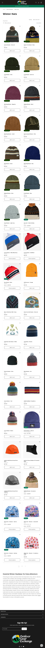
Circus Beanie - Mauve (8, 430)
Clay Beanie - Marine (28, 341)
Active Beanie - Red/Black (29, 252)
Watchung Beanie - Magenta (10, 104)
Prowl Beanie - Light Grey (9, 222)
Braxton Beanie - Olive (8, 371)
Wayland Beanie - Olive (8, 193)
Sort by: (30, 19)
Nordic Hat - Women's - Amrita (10, 521)
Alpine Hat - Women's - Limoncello (31, 521)
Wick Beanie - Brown (8, 163)
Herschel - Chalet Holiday (29, 222)
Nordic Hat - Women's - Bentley (10, 553)
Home (4, 9)
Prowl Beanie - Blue (28, 193)
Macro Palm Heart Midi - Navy (10, 311)
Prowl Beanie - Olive (8, 74)
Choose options (12, 258)
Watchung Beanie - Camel (9, 133)
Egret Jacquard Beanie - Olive (30, 133)
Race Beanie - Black (8, 282)
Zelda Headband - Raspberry (29, 401)
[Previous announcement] (2, 6)
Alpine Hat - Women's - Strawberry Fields (31, 554)
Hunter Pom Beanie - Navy (29, 44)
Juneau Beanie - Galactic (29, 430)
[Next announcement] (42, 6)
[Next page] (25, 566)
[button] (2, 2)
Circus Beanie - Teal (8, 401)
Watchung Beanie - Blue (28, 163)
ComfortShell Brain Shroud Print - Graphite (11, 492)
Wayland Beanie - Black (28, 104)
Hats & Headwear (10, 9)
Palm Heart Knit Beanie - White (10, 341)
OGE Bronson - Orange (28, 282)
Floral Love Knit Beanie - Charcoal (31, 311)
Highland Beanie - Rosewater (30, 491)
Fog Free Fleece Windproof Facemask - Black (32, 461)
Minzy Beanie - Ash (28, 371)
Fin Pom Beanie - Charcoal (9, 44)
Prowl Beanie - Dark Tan (29, 74)
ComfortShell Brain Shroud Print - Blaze (11, 461)
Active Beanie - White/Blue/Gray (10, 252)
